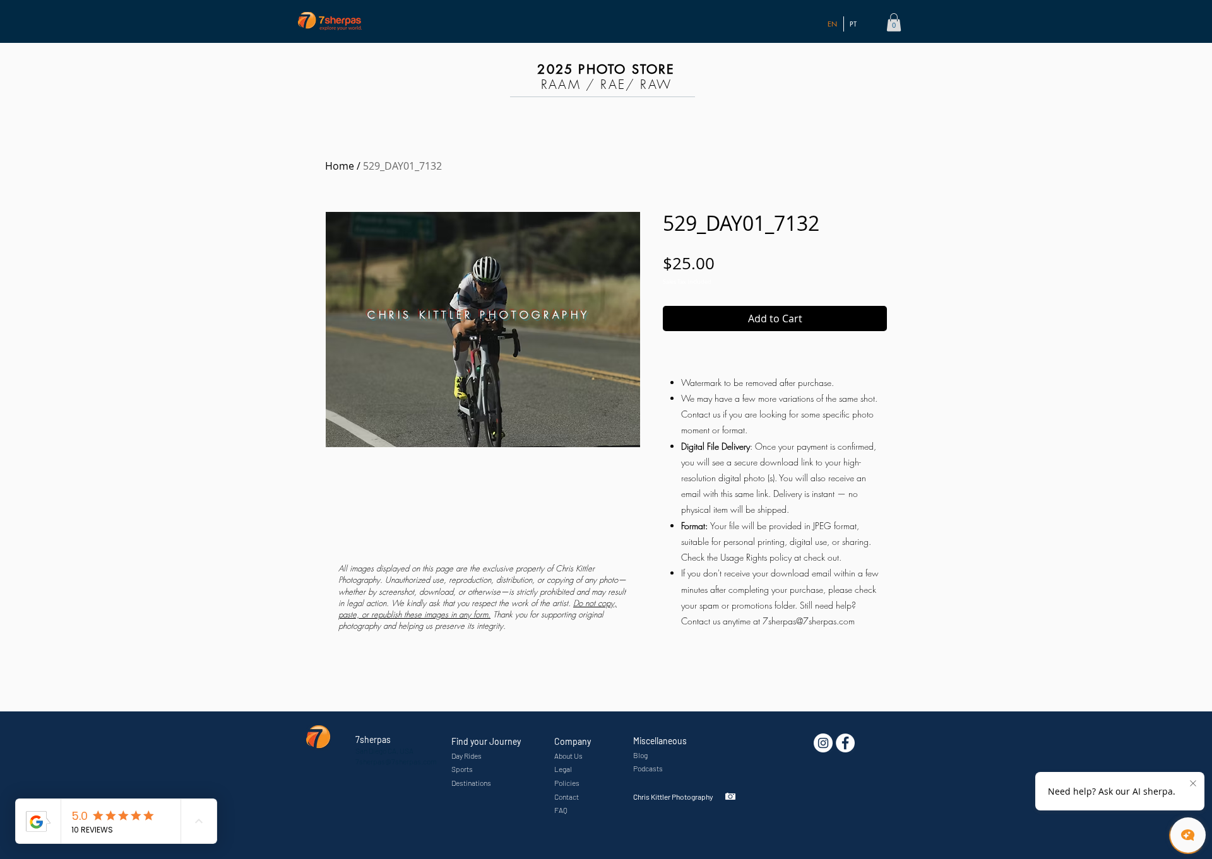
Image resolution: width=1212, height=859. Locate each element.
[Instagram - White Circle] (823, 742)
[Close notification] (1193, 784)
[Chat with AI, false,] (1188, 835)
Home (339, 166)
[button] (893, 22)
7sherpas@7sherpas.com (809, 621)
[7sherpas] (845, 742)
